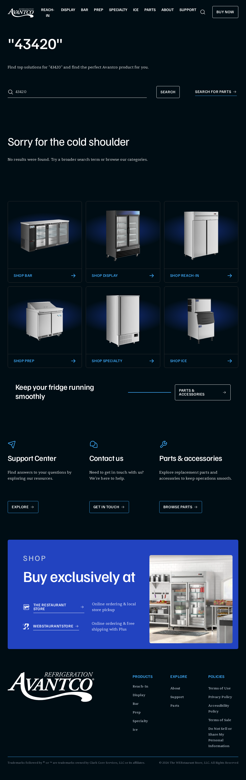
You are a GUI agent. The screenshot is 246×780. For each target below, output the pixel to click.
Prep (137, 712)
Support (177, 697)
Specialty (140, 721)
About (175, 688)
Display (139, 695)
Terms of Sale (219, 720)
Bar (136, 704)
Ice (135, 730)
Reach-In (140, 686)
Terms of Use (219, 688)
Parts (174, 706)
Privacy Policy (220, 697)
